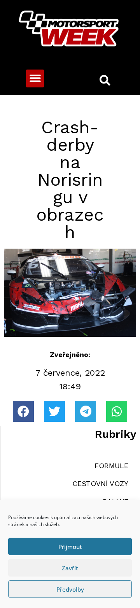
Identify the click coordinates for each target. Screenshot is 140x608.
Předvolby (70, 589)
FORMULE (111, 466)
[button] (35, 79)
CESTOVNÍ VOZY (100, 483)
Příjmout (70, 547)
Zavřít (70, 568)
